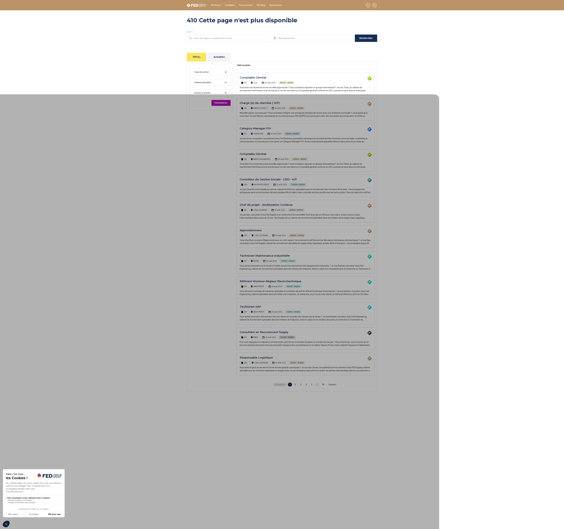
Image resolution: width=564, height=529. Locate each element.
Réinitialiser (221, 102)
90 (323, 384)
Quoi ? (190, 32)
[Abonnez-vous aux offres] (368, 5)
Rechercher (366, 38)
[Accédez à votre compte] (374, 5)
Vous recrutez (245, 5)
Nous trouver (275, 5)
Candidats (229, 5)
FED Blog (261, 5)
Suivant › (333, 384)
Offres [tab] (196, 57)
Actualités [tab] (219, 57)
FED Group (215, 5)
